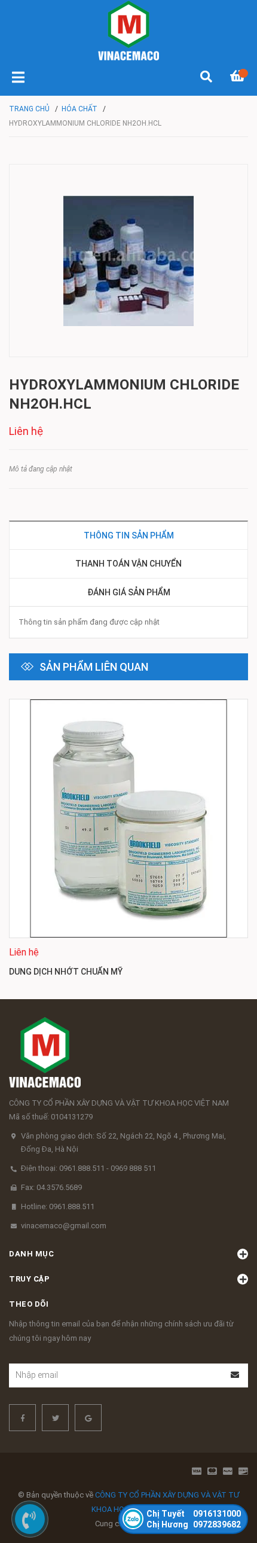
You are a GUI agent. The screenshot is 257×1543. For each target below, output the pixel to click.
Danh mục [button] (31, 1253)
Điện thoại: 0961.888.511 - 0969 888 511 (88, 1168)
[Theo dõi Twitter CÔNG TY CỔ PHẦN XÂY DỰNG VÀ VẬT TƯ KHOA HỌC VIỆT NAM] (55, 1417)
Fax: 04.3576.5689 (51, 1187)
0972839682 (193, 1524)
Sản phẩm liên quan (93, 667)
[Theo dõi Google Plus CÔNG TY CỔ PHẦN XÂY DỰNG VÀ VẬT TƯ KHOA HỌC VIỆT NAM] (88, 1417)
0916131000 (193, 1513)
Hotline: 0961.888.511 (57, 1206)
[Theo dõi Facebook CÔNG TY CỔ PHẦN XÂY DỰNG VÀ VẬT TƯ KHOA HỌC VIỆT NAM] (22, 1417)
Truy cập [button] (29, 1278)
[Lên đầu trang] (224, 1484)
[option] (128, 840)
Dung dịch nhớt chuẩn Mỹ (66, 971)
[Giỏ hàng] (239, 78)
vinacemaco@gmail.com (63, 1225)
